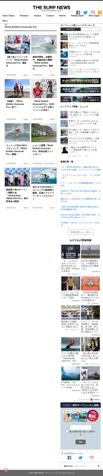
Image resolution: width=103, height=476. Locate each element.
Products (24, 16)
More (5, 21)
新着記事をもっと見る (81, 232)
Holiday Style (77, 16)
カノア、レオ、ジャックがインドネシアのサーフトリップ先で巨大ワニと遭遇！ (84, 72)
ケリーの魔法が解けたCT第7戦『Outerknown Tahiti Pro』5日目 (84, 63)
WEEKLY (90, 29)
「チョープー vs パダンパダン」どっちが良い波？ (80, 176)
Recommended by (84, 399)
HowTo (62, 16)
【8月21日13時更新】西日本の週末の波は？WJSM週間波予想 (80, 208)
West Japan (94, 16)
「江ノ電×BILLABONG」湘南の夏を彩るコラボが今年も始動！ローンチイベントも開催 (80, 168)
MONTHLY (70, 29)
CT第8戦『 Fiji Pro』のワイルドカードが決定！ (79, 224)
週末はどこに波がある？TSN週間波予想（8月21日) (80, 200)
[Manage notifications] (6, 470)
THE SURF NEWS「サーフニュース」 (44, 473)
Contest (50, 16)
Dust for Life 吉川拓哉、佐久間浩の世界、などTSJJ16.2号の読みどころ (80, 216)
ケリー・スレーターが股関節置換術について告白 (80, 184)
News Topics (9, 16)
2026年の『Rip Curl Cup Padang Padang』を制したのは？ (80, 192)
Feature (37, 16)
